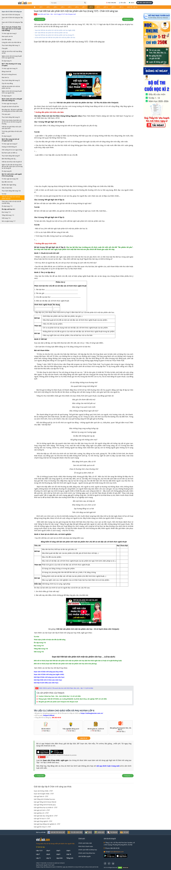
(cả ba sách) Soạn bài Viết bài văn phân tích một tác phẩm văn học (55, 37)
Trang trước (40, 19)
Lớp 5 (69, 7)
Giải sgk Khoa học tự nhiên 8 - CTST (45, 807)
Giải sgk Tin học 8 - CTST (42, 818)
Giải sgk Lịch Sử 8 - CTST (42, 810)
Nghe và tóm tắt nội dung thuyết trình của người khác (12, 57)
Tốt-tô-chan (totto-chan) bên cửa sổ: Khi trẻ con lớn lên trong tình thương (11, 122)
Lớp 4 (62, 7)
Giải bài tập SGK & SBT (58, 832)
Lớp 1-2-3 (39, 850)
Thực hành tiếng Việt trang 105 (11, 191)
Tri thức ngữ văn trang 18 (9, 68)
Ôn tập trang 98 (6, 171)
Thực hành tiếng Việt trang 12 (11, 45)
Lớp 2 (48, 7)
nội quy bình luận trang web (108, 766)
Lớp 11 (113, 7)
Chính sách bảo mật (85, 843)
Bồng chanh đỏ (6, 71)
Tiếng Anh (69, 858)
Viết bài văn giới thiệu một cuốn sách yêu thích (11, 127)
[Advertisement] (84, 57)
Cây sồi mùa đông (7, 83)
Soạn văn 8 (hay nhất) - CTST (43, 791)
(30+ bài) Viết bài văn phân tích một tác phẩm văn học (51, 32)
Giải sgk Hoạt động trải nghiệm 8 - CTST (47, 824)
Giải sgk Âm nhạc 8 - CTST (42, 827)
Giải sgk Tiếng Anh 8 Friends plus (45, 805)
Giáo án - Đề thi (132, 7)
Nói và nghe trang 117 (8, 221)
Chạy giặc (5, 48)
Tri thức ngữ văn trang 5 (9, 33)
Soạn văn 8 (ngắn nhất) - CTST (44, 794)
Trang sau (127, 19)
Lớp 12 (121, 7)
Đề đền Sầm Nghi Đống (9, 185)
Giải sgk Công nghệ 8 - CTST (43, 821)
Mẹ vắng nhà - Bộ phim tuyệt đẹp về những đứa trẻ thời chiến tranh (12, 110)
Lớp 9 (98, 7)
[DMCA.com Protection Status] (124, 867)
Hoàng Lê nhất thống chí (9, 147)
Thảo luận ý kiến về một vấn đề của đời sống (11, 202)
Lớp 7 (84, 7)
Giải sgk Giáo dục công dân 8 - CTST (46, 816)
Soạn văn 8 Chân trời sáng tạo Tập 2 (12, 23)
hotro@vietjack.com (117, 852)
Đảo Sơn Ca (5, 77)
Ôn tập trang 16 (6, 61)
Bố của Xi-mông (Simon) (9, 74)
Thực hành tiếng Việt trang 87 (11, 156)
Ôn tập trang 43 (6, 96)
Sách (132, 2)
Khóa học (101, 832)
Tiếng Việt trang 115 (8, 215)
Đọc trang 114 (6, 212)
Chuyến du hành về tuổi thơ (10, 106)
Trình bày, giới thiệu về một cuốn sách (12, 132)
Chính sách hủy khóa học (86, 853)
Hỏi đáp (125, 832)
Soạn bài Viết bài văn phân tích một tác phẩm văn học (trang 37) (54, 35)
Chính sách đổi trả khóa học (87, 850)
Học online (112, 2)
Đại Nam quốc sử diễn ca (9, 153)
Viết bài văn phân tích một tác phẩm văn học (11, 87)
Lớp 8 (91, 7)
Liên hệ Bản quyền (84, 856)
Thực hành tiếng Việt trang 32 (11, 80)
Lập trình (59, 858)
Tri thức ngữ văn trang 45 (9, 103)
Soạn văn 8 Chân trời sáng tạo (11, 14)
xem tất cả (83, 738)
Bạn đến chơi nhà (7, 182)
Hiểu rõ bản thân (7, 188)
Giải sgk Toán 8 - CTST (41, 796)
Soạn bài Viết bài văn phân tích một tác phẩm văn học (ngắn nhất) (55, 30)
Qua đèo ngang (6, 39)
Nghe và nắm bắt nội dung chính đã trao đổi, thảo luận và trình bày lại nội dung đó (12, 166)
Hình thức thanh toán (85, 846)
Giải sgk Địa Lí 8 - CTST (41, 813)
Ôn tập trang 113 (7, 206)
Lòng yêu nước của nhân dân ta (11, 42)
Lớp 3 (55, 7)
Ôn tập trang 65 (6, 136)
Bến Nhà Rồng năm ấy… (9, 159)
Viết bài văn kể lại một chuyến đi (12, 162)
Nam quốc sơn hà (7, 36)
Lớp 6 (76, 7)
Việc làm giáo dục (145, 2)
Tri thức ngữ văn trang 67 (9, 144)
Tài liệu (123, 2)
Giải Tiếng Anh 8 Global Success (44, 799)
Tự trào (4, 194)
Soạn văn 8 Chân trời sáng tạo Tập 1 (12, 18)
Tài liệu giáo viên (76, 832)
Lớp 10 (106, 7)
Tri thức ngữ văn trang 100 (10, 179)
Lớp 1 (41, 7)
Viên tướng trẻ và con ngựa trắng (12, 150)
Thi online (113, 832)
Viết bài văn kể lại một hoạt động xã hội (12, 52)
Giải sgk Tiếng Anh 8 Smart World (45, 802)
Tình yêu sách (6, 114)
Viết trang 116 (6, 218)
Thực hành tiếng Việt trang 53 (11, 117)
